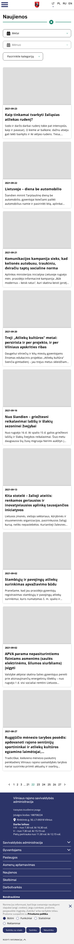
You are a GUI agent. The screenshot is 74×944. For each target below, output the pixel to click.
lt (53, 3)
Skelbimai (10, 880)
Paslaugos (10, 857)
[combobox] (37, 33)
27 (59, 784)
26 (54, 784)
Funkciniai (26, 918)
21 (28, 784)
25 (49, 784)
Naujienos (10, 872)
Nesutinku (49, 930)
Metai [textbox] (15, 33)
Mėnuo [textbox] (16, 45)
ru (64, 3)
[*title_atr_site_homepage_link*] (37, 4)
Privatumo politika (38, 914)
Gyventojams (12, 850)
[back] (9, 784)
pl (59, 3)
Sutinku (33, 930)
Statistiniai (44, 918)
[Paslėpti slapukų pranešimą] (70, 906)
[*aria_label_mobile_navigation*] (4, 5)
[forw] (64, 784)
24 (43, 784)
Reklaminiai (13, 923)
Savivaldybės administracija (23, 842)
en (70, 3)
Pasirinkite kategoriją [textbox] (20, 56)
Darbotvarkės (12, 887)
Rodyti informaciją (12, 939)
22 (33, 784)
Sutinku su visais (14, 930)
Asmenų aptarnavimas (19, 865)
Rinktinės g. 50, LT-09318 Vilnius (34, 819)
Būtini (10, 918)
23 (38, 784)
